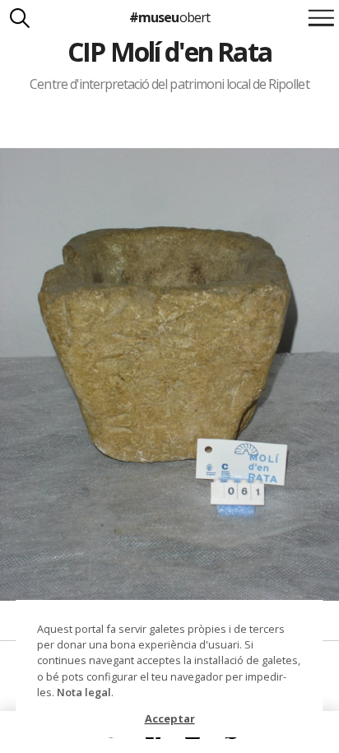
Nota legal (84, 692)
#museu (169, 17)
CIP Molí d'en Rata (169, 51)
